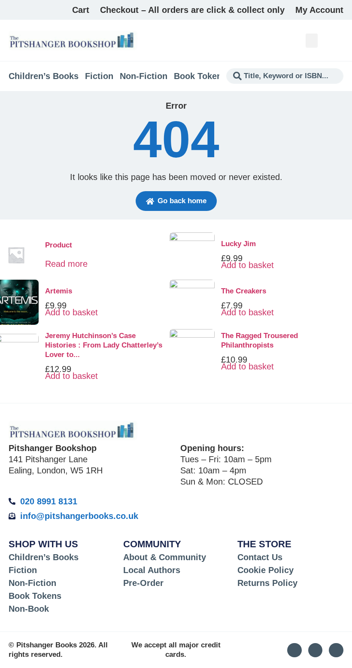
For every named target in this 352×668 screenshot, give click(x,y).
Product (58, 245)
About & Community (164, 557)
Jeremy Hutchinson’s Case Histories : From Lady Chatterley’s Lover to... (103, 345)
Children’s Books (44, 76)
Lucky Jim (238, 244)
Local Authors (151, 570)
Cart (80, 10)
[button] (312, 41)
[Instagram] (294, 650)
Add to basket (71, 312)
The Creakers (243, 291)
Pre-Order (143, 583)
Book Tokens (200, 76)
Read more (66, 263)
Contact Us (259, 557)
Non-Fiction (143, 76)
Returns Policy (267, 583)
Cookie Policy (265, 570)
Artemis (58, 291)
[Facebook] (336, 650)
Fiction (99, 76)
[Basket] (338, 40)
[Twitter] (315, 650)
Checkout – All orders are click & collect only (192, 10)
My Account (319, 10)
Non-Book (29, 608)
